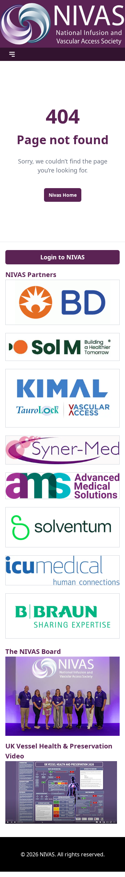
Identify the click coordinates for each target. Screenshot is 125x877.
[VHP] (62, 792)
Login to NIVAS (62, 257)
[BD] (62, 302)
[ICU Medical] (62, 570)
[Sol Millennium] (62, 347)
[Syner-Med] (62, 450)
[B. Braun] (62, 616)
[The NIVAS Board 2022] (62, 696)
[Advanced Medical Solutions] (62, 486)
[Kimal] (62, 398)
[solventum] (62, 527)
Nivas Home (63, 195)
